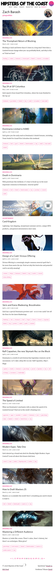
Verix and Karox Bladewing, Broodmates (21, 305)
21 (24, 558)
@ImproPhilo (7, 15)
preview (15, 323)
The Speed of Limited (12, 400)
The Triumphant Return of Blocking (19, 41)
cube (11, 319)
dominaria (18, 58)
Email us (49, 566)
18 (17, 558)
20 (22, 558)
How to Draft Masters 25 (14, 489)
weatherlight (21, 372)
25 (33, 558)
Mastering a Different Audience (17, 531)
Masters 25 (24, 504)
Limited (33, 58)
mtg (25, 101)
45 (42, 558)
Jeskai (15, 461)
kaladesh (10, 419)
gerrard (33, 369)
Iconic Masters (15, 546)
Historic (40, 319)
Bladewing (5, 319)
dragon (28, 319)
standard (32, 323)
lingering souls (22, 461)
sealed (30, 101)
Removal (39, 58)
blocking (5, 58)
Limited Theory (24, 419)
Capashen (5, 369)
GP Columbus (13, 101)
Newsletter (29, 7)
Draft (11, 143)
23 (28, 558)
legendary (46, 319)
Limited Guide (17, 504)
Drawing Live (7, 38)
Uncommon (13, 372)
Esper (10, 461)
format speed (26, 58)
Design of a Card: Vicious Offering (18, 256)
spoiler (26, 323)
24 (31, 558)
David (50, 569)
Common (5, 273)
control (5, 461)
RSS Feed (5, 569)
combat (11, 58)
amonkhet (18, 415)
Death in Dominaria (11, 175)
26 (36, 558)
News (10, 7)
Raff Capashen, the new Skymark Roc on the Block (26, 351)
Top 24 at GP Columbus (13, 86)
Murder (34, 273)
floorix (34, 319)
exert (37, 415)
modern (30, 461)
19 (20, 558)
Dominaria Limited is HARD (15, 129)
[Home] (27, 3)
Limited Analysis (29, 143)
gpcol (16, 143)
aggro (12, 415)
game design (26, 369)
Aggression (6, 415)
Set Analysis (46, 58)
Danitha (12, 369)
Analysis (25, 415)
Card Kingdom (9, 221)
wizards (5, 147)
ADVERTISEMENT (7, 218)
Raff (49, 369)
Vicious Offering (7, 277)
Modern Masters (7, 550)
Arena (15, 7)
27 (38, 558)
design (11, 273)
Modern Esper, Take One (14, 446)
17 (15, 558)
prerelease (37, 190)
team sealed (44, 101)
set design (5, 372)
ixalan (4, 419)
